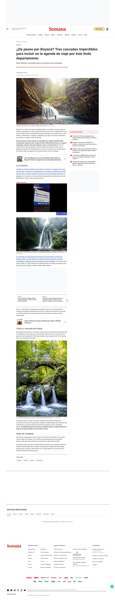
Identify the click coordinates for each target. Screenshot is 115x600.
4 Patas (30, 567)
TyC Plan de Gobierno (60, 567)
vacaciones (39, 460)
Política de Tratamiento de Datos (62, 552)
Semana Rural (44, 558)
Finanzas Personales (46, 555)
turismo (19, 460)
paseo (32, 460)
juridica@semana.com (79, 559)
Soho (29, 561)
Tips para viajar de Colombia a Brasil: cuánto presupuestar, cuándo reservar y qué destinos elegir (27, 300)
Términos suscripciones (60, 555)
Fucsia (30, 564)
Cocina (42, 561)
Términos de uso (58, 549)
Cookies (95, 564)
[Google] (8, 590)
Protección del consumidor (80, 549)
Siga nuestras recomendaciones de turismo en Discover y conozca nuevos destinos (43, 67)
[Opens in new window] (11, 590)
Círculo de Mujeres (46, 564)
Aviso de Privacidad (13, 594)
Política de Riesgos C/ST (60, 558)
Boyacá (26, 460)
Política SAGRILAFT (59, 561)
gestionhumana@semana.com (81, 565)
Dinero (30, 555)
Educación (43, 549)
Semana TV (31, 552)
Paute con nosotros (98, 561)
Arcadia (30, 558)
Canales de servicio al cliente (100, 555)
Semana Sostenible (46, 567)
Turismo (24, 41)
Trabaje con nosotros (98, 558)
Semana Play (31, 549)
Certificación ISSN (58, 564)
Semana (18, 41)
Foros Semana (44, 552)
